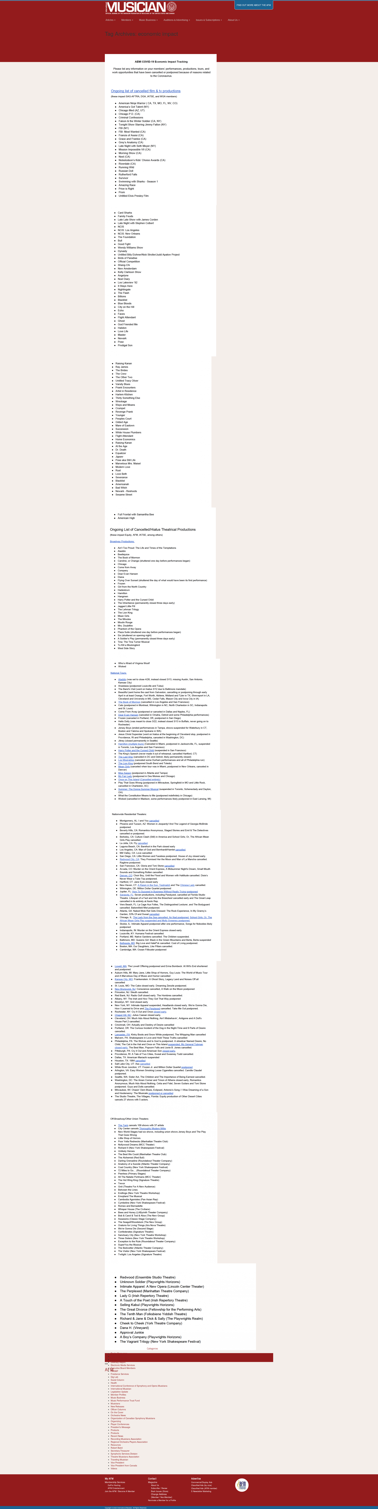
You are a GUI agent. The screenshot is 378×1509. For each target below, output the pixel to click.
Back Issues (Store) (159, 1491)
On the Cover (117, 1412)
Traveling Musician (119, 1459)
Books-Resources (119, 1353)
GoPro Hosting (114, 1485)
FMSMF (114, 1370)
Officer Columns (118, 1409)
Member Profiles (118, 1394)
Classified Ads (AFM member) (204, 1488)
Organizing (116, 1421)
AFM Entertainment (116, 1488)
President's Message (120, 1427)
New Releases (117, 1406)
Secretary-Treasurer (120, 1450)
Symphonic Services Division (124, 1453)
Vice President (117, 1462)
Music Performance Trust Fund (125, 1400)
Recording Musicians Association (126, 1438)
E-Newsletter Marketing (201, 1491)
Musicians (115, 1403)
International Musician (121, 1388)
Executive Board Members (123, 1368)
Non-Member (166, 1497)
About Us (155, 1485)
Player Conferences (120, 1424)
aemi (107, 1357)
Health (114, 1382)
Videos (114, 1468)
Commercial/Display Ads (201, 1482)
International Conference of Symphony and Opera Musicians (139, 1385)
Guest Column (117, 1379)
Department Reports (120, 1359)
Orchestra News (118, 1415)
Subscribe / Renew (159, 1488)
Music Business (118, 1397)
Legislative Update (113, 39)
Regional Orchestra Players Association (129, 1441)
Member (155, 1497)
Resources (116, 1444)
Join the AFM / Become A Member (120, 1491)
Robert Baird (117, 1447)
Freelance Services (120, 1373)
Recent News (117, 1435)
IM (119, 52)
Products (115, 1430)
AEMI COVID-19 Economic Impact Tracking (156, 46)
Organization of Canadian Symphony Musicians (133, 1418)
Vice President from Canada (124, 1465)
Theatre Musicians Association (125, 1456)
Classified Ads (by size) (201, 1485)
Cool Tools (116, 1356)
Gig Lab (114, 1376)
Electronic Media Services (123, 1365)
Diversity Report (118, 1362)
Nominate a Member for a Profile (162, 1500)
